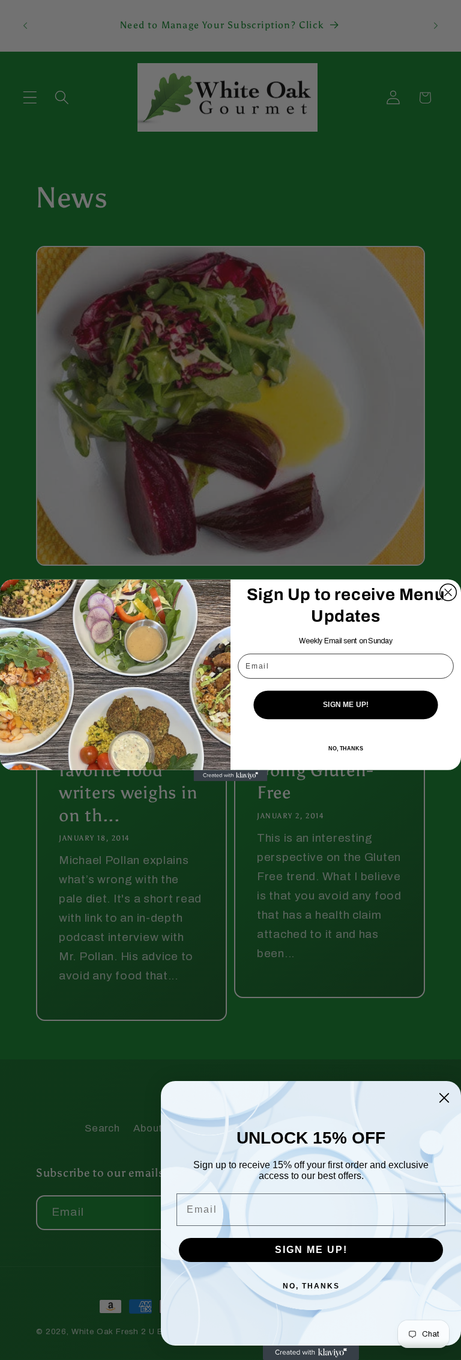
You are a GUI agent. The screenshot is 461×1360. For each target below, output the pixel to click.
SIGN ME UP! (346, 704)
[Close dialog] (448, 592)
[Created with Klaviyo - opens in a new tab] (231, 775)
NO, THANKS (345, 748)
